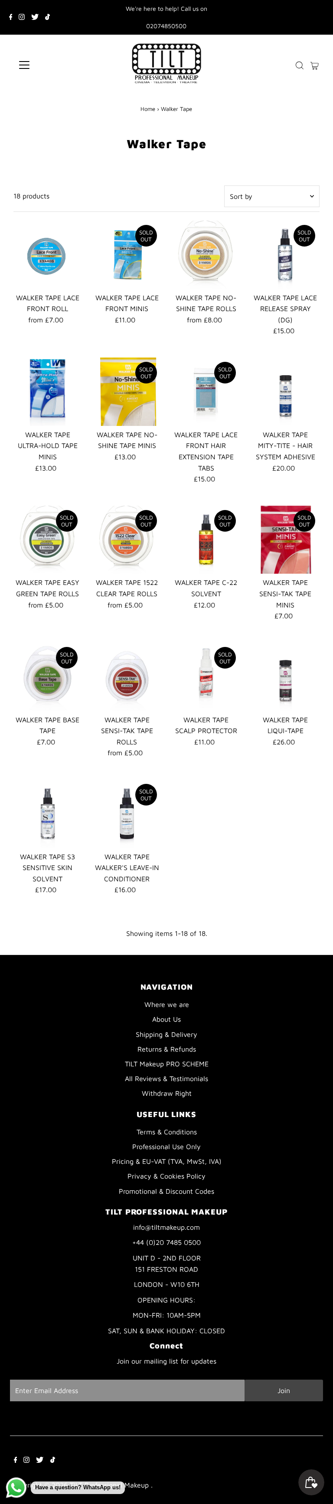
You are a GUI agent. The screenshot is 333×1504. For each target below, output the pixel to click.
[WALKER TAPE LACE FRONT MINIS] (127, 255)
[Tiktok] (47, 17)
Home (147, 108)
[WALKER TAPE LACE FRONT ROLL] (47, 255)
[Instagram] (21, 17)
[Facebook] (11, 17)
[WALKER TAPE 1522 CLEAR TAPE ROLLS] (127, 540)
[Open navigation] (50, 65)
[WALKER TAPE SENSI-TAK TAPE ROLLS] (127, 677)
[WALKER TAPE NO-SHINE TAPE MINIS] (127, 391)
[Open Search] (299, 65)
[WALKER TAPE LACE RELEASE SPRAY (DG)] (285, 255)
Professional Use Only (166, 1146)
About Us (166, 1019)
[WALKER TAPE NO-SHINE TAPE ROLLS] (206, 255)
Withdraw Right (167, 1093)
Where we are (166, 1004)
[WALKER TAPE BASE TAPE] (47, 677)
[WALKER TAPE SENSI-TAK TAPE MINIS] (285, 540)
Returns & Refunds (166, 1049)
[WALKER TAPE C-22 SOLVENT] (206, 540)
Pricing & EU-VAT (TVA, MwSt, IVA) (167, 1161)
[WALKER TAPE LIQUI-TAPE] (285, 677)
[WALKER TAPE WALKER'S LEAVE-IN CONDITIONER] (127, 814)
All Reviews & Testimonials (166, 1078)
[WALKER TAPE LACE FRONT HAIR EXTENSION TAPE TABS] (206, 391)
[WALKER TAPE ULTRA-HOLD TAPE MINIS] (47, 391)
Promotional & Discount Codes (166, 1191)
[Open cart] (314, 65)
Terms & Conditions (167, 1132)
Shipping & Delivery (166, 1034)
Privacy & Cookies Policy (166, 1176)
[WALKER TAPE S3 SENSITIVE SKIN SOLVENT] (47, 814)
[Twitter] (35, 17)
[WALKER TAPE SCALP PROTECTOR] (206, 677)
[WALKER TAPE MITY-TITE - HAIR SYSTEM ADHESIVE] (285, 391)
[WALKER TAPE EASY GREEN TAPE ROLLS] (47, 540)
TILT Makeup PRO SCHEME (167, 1064)
